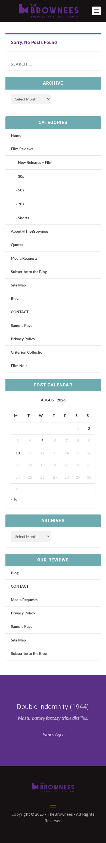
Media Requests (24, 258)
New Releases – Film (35, 162)
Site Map (18, 285)
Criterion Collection (28, 352)
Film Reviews (22, 148)
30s (21, 176)
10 (17, 453)
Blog (14, 298)
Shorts (23, 217)
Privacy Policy (23, 338)
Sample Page (21, 325)
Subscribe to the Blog (29, 271)
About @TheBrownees (29, 231)
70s (21, 204)
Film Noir (19, 365)
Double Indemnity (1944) (53, 707)
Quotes (17, 244)
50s (21, 190)
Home (16, 135)
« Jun (15, 499)
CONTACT (20, 311)
